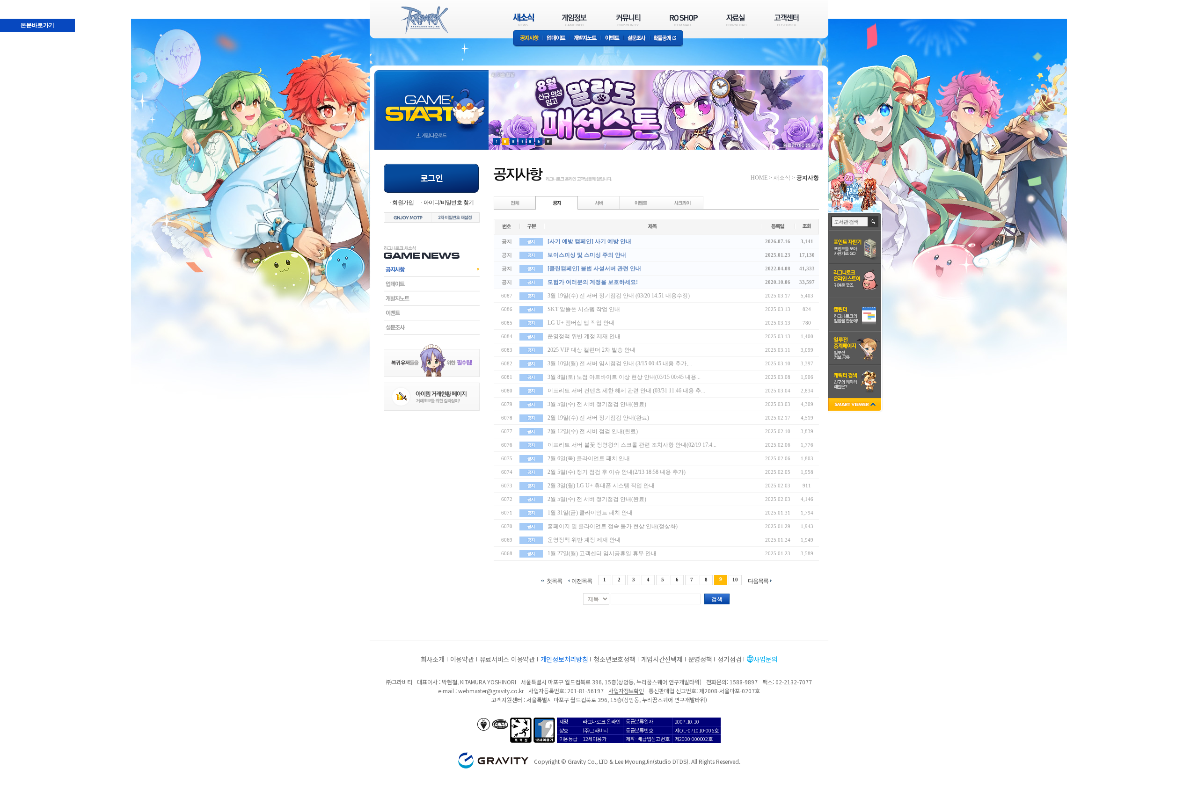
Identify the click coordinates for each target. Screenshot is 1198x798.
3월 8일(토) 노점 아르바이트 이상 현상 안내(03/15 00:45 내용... (624, 377)
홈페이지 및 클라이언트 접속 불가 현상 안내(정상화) (613, 526)
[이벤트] (641, 202)
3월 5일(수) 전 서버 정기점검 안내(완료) (597, 404)
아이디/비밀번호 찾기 (449, 202)
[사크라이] (682, 202)
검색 (717, 599)
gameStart (431, 101)
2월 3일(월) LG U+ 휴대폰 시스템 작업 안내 (601, 485)
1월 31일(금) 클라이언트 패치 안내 (590, 512)
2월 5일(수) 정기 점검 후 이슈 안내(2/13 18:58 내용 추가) (617, 472)
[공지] (557, 202)
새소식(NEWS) (523, 20)
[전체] (515, 202)
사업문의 (765, 659)
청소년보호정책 (614, 659)
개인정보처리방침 (564, 659)
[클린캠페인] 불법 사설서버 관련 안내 (594, 268)
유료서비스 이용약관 (507, 659)
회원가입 (403, 202)
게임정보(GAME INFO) (574, 20)
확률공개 (666, 38)
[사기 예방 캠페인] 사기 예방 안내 (589, 241)
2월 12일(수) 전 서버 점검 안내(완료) (593, 431)
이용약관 (462, 659)
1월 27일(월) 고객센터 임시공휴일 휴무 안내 (602, 553)
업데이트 (556, 38)
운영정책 (700, 659)
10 (735, 579)
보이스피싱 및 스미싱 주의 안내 (587, 255)
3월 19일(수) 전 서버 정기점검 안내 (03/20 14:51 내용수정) (619, 295)
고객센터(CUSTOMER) (786, 20)
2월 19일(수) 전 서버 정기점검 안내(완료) (598, 417)
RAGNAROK (424, 20)
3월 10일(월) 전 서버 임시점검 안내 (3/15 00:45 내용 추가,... (620, 363)
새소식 (782, 177)
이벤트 (612, 38)
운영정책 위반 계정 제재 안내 (584, 336)
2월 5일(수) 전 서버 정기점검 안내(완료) (597, 499)
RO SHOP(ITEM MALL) (684, 20)
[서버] (599, 202)
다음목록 (758, 581)
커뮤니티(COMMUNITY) (628, 20)
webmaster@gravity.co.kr (491, 691)
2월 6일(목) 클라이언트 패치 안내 (589, 458)
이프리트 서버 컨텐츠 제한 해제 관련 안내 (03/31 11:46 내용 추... (626, 390)
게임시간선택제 (662, 659)
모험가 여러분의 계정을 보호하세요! (593, 282)
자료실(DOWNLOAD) (735, 20)
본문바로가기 (17, 4)
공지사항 (528, 38)
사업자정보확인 (625, 691)
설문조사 (636, 38)
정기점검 (729, 659)
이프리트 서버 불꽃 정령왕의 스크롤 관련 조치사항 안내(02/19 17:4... (632, 445)
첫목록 (554, 581)
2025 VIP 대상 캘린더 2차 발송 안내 (592, 350)
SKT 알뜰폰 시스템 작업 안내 (584, 309)
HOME (759, 177)
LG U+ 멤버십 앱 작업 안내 (581, 322)
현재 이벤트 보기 (548, 141)
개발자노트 (585, 38)
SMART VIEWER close (855, 405)
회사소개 (433, 659)
